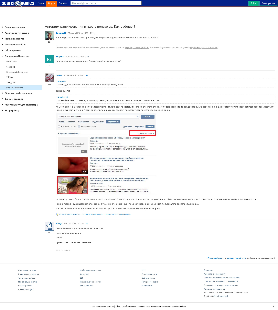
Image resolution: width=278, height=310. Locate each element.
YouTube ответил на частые (69, 214)
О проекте (208, 270)
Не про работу (12, 110)
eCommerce (147, 285)
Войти (253, 3)
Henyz (59, 223)
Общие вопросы (14, 87)
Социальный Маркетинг (17, 56)
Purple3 (60, 56)
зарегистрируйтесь (236, 258)
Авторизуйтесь (215, 258)
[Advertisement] (139, 14)
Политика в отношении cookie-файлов (221, 281)
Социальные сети (149, 274)
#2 (87, 75)
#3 (87, 223)
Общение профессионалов (18, 93)
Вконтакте (11, 61)
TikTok (9, 77)
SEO (81, 278)
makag (59, 75)
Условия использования (214, 274)
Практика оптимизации (17, 32)
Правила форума (25, 289)
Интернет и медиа (150, 281)
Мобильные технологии (90, 270)
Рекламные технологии (90, 281)
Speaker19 (61, 32)
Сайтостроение (13, 50)
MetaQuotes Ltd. (221, 296)
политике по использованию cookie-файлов (165, 306)
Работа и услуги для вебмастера (21, 104)
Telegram (10, 82)
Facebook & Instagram (17, 71)
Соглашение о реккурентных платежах (221, 285)
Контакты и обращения (214, 289)
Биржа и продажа (14, 98)
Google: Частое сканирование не (118, 214)
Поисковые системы (15, 27)
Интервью (84, 274)
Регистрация (268, 3)
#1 (88, 56)
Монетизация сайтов (15, 44)
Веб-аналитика (86, 285)
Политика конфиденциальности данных (221, 277)
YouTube (10, 66)
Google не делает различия (93, 214)
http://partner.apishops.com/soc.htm (203, 48)
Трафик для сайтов (14, 38)
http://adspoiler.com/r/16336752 (137, 48)
